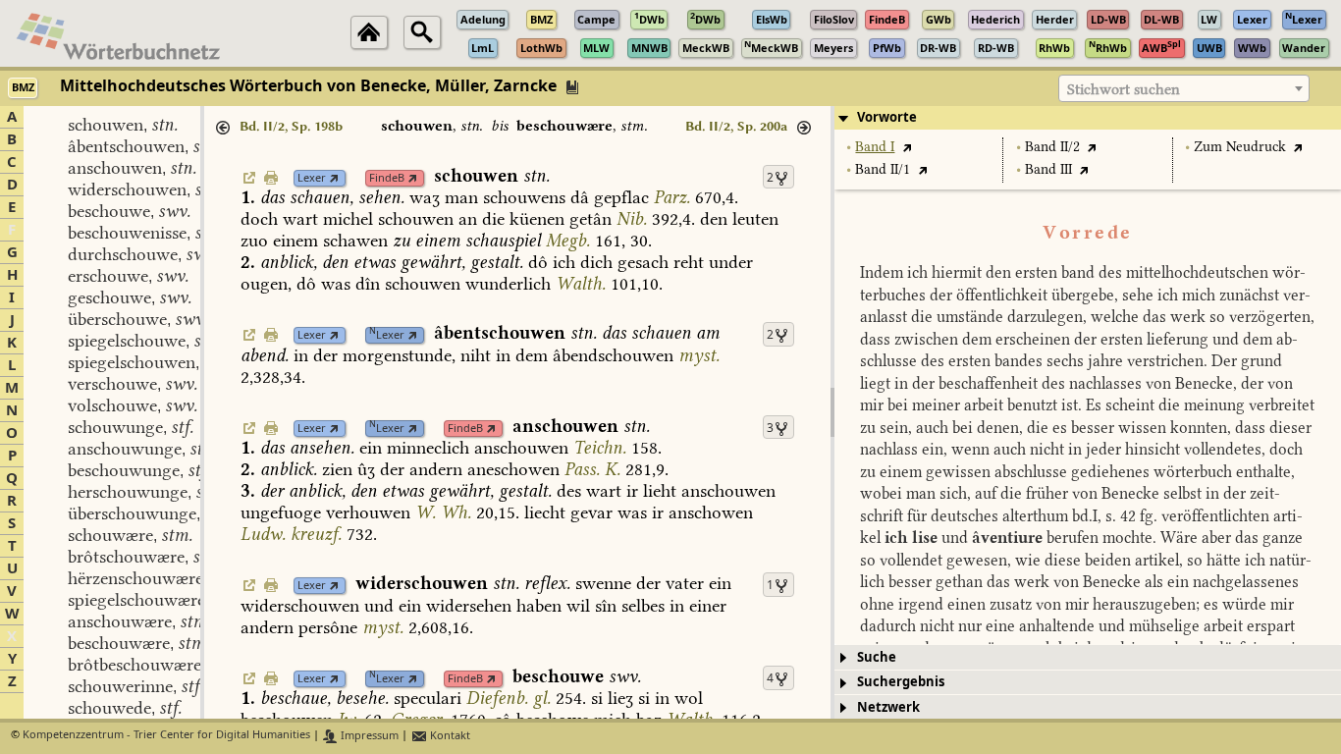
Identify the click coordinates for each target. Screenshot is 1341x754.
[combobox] (1184, 88)
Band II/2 (1052, 146)
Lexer (311, 178)
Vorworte (887, 117)
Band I (874, 146)
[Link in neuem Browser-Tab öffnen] (334, 178)
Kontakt (448, 735)
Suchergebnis (900, 682)
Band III (1048, 169)
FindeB (386, 178)
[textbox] (1184, 89)
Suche (876, 657)
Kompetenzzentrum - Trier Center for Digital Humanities (166, 735)
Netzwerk (888, 707)
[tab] (1087, 118)
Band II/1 (882, 169)
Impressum (368, 735)
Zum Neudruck (1240, 146)
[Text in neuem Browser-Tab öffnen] (906, 146)
